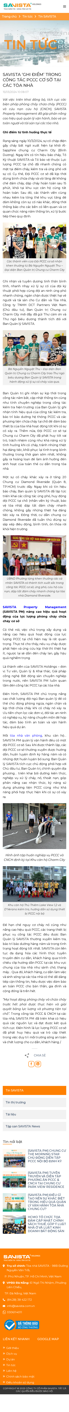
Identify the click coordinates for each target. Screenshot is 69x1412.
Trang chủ (9, 16)
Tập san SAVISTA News (23, 1126)
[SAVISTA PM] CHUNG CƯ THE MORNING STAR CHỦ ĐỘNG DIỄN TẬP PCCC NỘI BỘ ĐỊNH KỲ (47, 1156)
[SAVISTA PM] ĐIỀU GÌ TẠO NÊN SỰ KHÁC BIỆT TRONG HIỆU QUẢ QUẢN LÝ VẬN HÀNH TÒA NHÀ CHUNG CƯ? (47, 1202)
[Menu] (64, 7)
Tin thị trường (16, 1102)
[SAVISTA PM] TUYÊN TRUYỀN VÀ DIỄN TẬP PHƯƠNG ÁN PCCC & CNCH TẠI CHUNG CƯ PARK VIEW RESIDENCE (46, 1180)
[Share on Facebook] (31, 1064)
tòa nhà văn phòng (26, 735)
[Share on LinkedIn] (38, 1064)
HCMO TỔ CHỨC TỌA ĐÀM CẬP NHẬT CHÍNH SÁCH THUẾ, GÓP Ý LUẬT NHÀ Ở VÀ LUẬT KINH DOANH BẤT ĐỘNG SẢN (47, 1224)
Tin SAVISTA (47, 16)
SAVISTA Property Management (34, 607)
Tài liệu (11, 1114)
